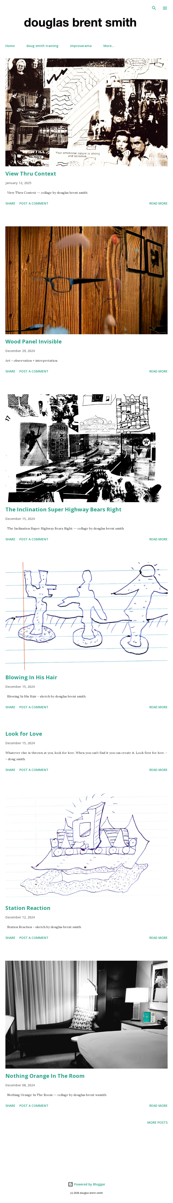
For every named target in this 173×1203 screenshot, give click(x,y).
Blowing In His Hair (31, 677)
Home (10, 46)
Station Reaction (27, 907)
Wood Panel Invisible (33, 341)
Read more (158, 203)
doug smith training (42, 46)
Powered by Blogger (89, 1184)
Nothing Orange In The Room (44, 1075)
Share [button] (10, 203)
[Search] (154, 8)
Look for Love (23, 733)
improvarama (81, 46)
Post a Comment (33, 203)
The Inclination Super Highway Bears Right (63, 509)
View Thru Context (30, 173)
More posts (157, 1122)
